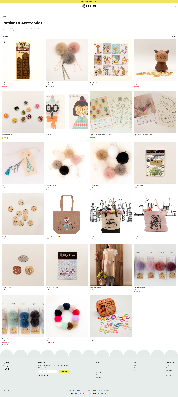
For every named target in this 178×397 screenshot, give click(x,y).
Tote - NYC (92, 236)
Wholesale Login (170, 373)
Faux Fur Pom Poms (50, 83)
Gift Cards (99, 375)
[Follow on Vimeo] (47, 375)
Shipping (168, 375)
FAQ (167, 368)
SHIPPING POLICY (95, 390)
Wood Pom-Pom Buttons (7, 236)
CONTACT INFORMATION (104, 390)
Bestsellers (72, 9)
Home (5, 16)
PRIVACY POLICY (72, 390)
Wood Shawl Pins (94, 83)
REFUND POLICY (79, 390)
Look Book (137, 373)
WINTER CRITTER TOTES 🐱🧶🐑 (54, 236)
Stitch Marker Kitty (138, 83)
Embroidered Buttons (7, 134)
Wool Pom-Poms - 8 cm (139, 287)
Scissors (4, 185)
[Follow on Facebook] (39, 375)
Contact (106, 9)
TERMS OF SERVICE (87, 390)
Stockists (168, 380)
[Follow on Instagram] (42, 375)
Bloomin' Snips (49, 134)
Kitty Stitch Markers (138, 185)
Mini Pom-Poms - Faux (51, 338)
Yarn (78, 9)
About (100, 9)
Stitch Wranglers (93, 338)
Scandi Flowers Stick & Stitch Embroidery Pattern (101, 134)
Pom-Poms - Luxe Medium (52, 185)
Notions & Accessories (91, 9)
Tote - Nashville (137, 236)
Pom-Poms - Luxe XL (94, 185)
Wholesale (5, 6)
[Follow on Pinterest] (45, 375)
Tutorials (136, 368)
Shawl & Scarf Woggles (7, 83)
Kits (83, 9)
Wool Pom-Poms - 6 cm (7, 338)
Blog (135, 370)
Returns (168, 378)
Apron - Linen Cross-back (95, 287)
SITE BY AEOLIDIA (171, 390)
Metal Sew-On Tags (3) (7, 287)
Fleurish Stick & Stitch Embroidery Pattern (143, 134)
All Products (99, 377)
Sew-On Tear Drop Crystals (52, 287)
